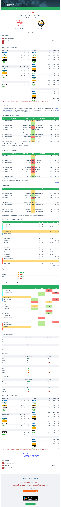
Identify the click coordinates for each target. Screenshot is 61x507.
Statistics (18, 8)
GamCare (40, 488)
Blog (29, 8)
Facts (24, 8)
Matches (4, 8)
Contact (36, 478)
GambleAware (22, 488)
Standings (11, 8)
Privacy (25, 478)
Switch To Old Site (30, 504)
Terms (30, 478)
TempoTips (30, 12)
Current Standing (55, 265)
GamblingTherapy (31, 488)
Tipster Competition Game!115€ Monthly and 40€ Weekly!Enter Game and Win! (30, 455)
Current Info (56, 147)
